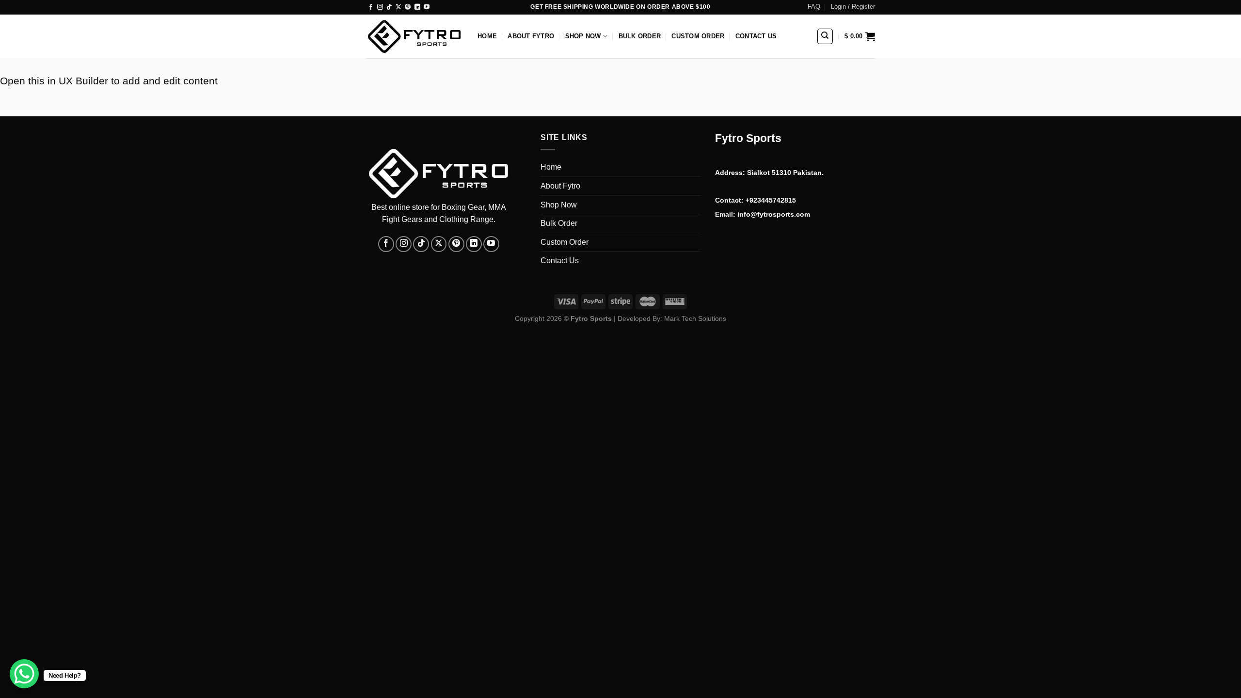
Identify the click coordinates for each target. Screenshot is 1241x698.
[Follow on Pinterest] (408, 7)
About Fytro (531, 36)
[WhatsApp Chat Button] (24, 673)
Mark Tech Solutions (695, 318)
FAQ (814, 6)
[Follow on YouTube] (427, 7)
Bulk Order (640, 36)
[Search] (825, 36)
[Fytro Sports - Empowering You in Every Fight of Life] (414, 36)
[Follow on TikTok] (389, 7)
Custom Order (697, 36)
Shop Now (583, 36)
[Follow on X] (398, 7)
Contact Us (756, 36)
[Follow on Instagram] (380, 7)
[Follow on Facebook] (371, 7)
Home (487, 36)
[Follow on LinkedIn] (417, 7)
